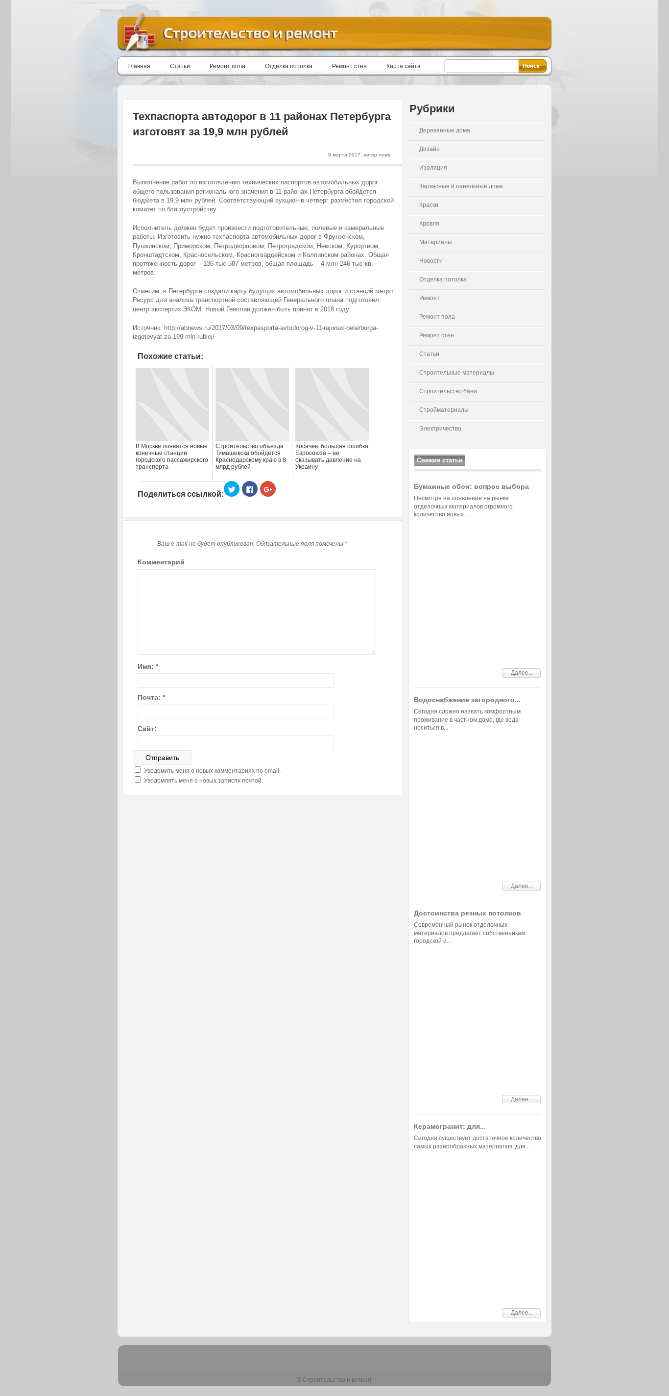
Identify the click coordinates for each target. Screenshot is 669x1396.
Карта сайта (403, 66)
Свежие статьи (440, 460)
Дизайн (429, 149)
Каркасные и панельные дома (461, 186)
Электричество (440, 428)
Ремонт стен (349, 66)
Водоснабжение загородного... (467, 700)
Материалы (435, 242)
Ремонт (429, 298)
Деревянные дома (444, 130)
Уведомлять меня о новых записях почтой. (203, 780)
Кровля (429, 223)
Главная (138, 66)
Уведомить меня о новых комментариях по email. (212, 770)
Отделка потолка (288, 66)
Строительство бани (448, 391)
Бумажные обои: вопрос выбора (471, 486)
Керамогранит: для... (450, 1126)
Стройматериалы (444, 409)
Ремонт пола (227, 66)
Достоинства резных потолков (467, 913)
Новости (431, 260)
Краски (428, 205)
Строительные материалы (456, 372)
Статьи (180, 66)
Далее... (522, 672)
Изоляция (433, 167)
